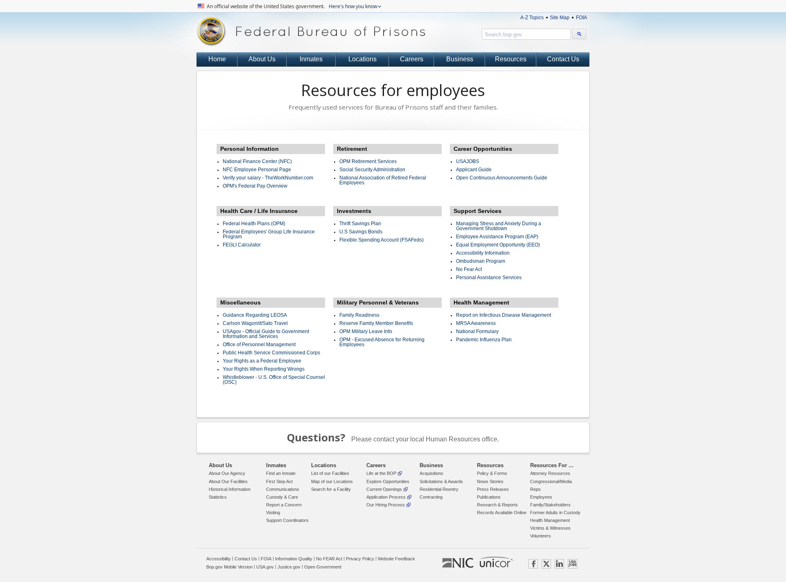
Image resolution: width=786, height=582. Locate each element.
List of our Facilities (330, 473)
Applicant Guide (474, 169)
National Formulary (477, 331)
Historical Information (230, 489)
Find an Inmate (281, 473)
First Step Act (279, 481)
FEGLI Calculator (242, 244)
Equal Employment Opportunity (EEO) (498, 244)
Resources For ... (552, 465)
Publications (489, 497)
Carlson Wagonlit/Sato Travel (255, 323)
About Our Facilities (228, 481)
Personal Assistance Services (489, 277)
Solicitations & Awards (441, 481)
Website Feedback (396, 558)
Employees (541, 497)
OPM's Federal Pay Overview (255, 186)
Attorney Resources (550, 473)
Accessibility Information (483, 253)
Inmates (311, 59)
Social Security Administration (372, 169)
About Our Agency (227, 473)
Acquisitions (431, 473)
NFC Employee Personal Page (257, 169)
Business (459, 59)
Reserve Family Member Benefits (376, 323)
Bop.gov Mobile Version (229, 566)
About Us (262, 59)
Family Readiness (359, 315)
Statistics (218, 497)
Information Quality (293, 558)
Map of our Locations (332, 481)
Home (217, 59)
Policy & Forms (492, 473)
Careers (411, 59)
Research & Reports (497, 504)
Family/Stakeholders (550, 504)
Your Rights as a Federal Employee (262, 360)
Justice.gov (289, 566)
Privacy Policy (360, 558)
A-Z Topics (532, 17)
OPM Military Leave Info (365, 331)
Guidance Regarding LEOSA (255, 315)
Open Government (322, 566)
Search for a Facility (331, 489)
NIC (458, 563)
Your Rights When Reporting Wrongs (264, 369)
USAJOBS (467, 161)
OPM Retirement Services (368, 161)
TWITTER (546, 564)
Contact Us (563, 59)
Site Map (559, 17)
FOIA (581, 17)
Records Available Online (501, 512)
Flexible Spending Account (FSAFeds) (381, 239)
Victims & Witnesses (550, 528)
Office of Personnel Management (259, 344)
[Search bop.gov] (579, 34)
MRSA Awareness (476, 323)
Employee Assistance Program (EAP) (497, 236)
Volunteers (540, 535)
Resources (510, 59)
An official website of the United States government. (291, 6)
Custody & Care (282, 497)
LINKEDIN (559, 564)
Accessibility (218, 558)
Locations (362, 59)
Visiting (273, 512)
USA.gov (265, 566)
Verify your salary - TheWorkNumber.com (268, 177)
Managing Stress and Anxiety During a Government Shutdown (498, 226)
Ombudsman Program (480, 261)
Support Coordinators (287, 520)
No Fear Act (469, 269)
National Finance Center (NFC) (257, 161)
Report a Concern (284, 504)
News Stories (490, 481)
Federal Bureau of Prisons (311, 32)
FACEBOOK (533, 564)
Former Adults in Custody (555, 512)
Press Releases (493, 489)
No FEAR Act (329, 558)
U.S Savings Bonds (360, 231)
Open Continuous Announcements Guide (501, 177)
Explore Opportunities (387, 481)
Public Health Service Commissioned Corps (271, 352)
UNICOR (496, 562)
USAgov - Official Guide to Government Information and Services (266, 334)
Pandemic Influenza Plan (484, 339)
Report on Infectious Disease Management (503, 315)
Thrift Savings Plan (360, 223)
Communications (282, 489)
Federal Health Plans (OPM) (254, 223)
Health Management (550, 520)
